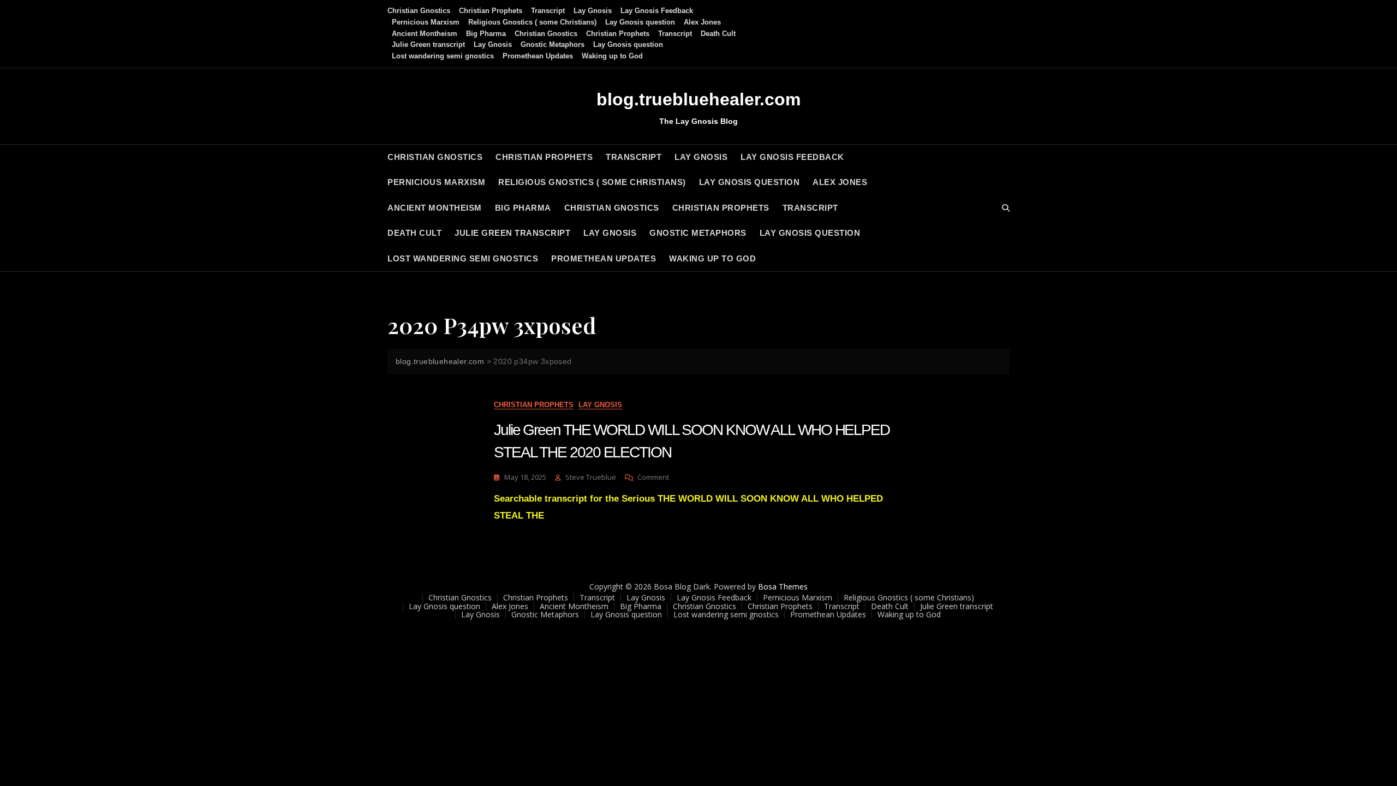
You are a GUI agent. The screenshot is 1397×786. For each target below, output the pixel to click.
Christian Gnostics (418, 11)
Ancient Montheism (424, 33)
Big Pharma (486, 33)
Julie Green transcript (428, 44)
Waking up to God (612, 56)
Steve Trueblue (590, 477)
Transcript (548, 11)
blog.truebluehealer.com (698, 99)
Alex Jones (702, 22)
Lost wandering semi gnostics (443, 56)
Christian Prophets (490, 11)
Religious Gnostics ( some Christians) (532, 22)
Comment (653, 477)
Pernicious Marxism (425, 22)
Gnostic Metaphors (552, 44)
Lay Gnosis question (640, 22)
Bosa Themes (783, 586)
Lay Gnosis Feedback (656, 11)
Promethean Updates (538, 56)
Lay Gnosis (593, 11)
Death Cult (718, 33)
